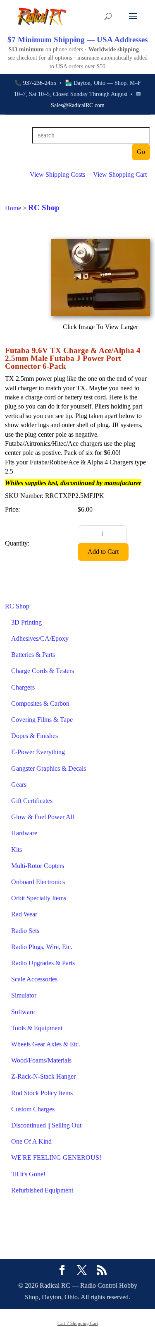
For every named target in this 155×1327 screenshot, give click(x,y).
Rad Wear (24, 914)
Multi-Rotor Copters (37, 865)
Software (23, 1011)
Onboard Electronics (38, 881)
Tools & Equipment (36, 1027)
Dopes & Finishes (34, 735)
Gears (18, 784)
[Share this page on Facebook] (62, 1271)
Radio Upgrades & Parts (43, 962)
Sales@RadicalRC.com (78, 105)
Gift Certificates (31, 800)
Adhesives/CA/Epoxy (40, 638)
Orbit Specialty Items (38, 897)
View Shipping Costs (57, 174)
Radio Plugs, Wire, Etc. (41, 946)
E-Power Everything (38, 751)
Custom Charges (33, 1109)
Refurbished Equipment (42, 1190)
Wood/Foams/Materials (41, 1060)
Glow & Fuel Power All (42, 816)
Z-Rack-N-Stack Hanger (43, 1076)
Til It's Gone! (28, 1174)
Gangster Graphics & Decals (48, 768)
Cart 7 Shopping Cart (77, 1323)
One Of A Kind (31, 1141)
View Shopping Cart (120, 174)
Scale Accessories (34, 979)
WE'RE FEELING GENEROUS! (56, 1157)
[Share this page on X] (82, 1271)
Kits (16, 849)
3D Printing (26, 622)
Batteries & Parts (33, 654)
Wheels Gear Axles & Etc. (45, 1044)
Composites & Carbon (40, 703)
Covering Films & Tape (42, 719)
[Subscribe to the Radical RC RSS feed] (102, 1271)
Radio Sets (25, 930)
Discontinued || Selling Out (46, 1125)
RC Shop (17, 606)
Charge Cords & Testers (42, 670)
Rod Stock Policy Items (42, 1092)
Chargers (23, 687)
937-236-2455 (39, 83)
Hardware (24, 833)
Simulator (23, 995)
